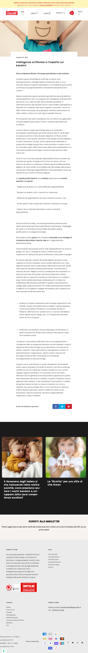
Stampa (8, 607)
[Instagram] (77, 642)
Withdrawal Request (12, 617)
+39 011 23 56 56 (58, 610)
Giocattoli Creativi (53, 559)
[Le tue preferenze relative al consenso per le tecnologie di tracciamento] (4, 651)
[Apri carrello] (72, 13)
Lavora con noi (10, 610)
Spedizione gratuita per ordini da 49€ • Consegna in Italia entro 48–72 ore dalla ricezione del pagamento (44, 2)
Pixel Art (50, 567)
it (23, 14)
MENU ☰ (80, 13)
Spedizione (9, 623)
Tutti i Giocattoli (52, 554)
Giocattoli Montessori (54, 562)
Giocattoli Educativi (53, 557)
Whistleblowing (10, 615)
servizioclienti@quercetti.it (70, 607)
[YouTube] (72, 642)
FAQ (7, 625)
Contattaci (9, 612)
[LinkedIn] (82, 642)
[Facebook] (68, 642)
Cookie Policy (35, 641)
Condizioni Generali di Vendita (15, 620)
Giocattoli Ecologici (53, 564)
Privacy (28, 641)
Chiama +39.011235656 (46, 5)
